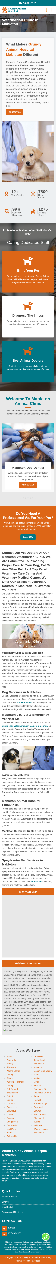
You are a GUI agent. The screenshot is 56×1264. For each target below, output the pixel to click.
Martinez (38, 1078)
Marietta (37, 1074)
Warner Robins (41, 1129)
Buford (10, 1096)
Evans (10, 1133)
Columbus (11, 1111)
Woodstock (39, 1133)
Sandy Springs (40, 1104)
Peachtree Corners (42, 1093)
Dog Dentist (7, 1207)
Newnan (38, 1085)
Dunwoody (12, 1125)
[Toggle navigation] (48, 10)
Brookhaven (12, 1093)
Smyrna (37, 1111)
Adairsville (11, 1060)
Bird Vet (5, 1202)
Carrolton (11, 1104)
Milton (36, 1082)
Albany (10, 1064)
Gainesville (12, 1136)
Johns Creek (39, 1060)
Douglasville (12, 1122)
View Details (28, 485)
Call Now (28, 537)
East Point (11, 1129)
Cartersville (12, 1107)
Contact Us (15, 112)
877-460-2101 (28, 3)
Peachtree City (40, 1089)
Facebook (35, 1261)
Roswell (37, 1100)
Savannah (38, 1107)
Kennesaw (39, 1064)
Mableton (38, 1067)
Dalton (10, 1114)
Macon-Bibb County (43, 1071)
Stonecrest (39, 1118)
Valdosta (38, 1125)
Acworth (10, 1056)
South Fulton (40, 1114)
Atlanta (10, 1078)
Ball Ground (12, 1089)
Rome (36, 1096)
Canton (10, 1100)
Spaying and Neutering (12, 1212)
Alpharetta (11, 1067)
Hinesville (38, 1056)
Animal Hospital (9, 1197)
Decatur (10, 1118)
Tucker (37, 1122)
